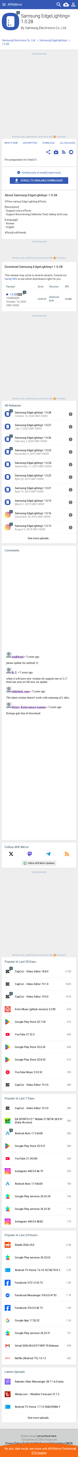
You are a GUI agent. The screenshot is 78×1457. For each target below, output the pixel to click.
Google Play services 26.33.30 (32, 1209)
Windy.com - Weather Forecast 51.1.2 (37, 1394)
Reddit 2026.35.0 (24, 1245)
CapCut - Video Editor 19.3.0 (31, 1084)
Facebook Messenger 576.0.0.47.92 (36, 1295)
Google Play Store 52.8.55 (30, 1059)
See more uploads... (39, 538)
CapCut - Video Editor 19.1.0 (31, 984)
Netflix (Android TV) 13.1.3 (30, 1358)
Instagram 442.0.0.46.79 (29, 1171)
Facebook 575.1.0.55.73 (29, 1282)
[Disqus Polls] (39, 601)
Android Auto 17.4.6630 (29, 1183)
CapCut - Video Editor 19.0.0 (31, 996)
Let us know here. (47, 1436)
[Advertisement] (39, 95)
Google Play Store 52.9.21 (30, 1146)
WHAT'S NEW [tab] (11, 143)
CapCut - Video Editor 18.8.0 (31, 971)
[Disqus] (39, 696)
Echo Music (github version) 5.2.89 (35, 1009)
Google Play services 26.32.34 (32, 1196)
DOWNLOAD (48, 143)
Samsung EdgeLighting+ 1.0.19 (33, 500)
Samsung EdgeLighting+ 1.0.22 (33, 475)
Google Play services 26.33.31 (32, 1333)
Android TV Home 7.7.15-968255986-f (37, 1406)
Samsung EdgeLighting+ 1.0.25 (33, 450)
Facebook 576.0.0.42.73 (29, 1308)
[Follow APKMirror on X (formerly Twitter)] (11, 855)
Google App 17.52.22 (27, 1320)
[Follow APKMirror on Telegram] (48, 855)
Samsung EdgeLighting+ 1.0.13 (33, 526)
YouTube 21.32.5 (24, 1034)
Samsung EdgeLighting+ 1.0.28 (33, 412)
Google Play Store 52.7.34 (30, 1021)
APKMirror (15, 4)
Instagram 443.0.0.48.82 (29, 1221)
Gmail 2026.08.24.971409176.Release (37, 1345)
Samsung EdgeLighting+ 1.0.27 (33, 425)
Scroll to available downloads (42, 180)
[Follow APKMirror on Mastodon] (30, 855)
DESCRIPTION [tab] (30, 143)
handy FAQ (11, 278)
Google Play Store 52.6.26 (30, 1047)
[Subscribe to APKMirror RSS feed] (67, 855)
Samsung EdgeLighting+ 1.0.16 (33, 513)
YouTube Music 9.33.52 (28, 1072)
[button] (48, 152)
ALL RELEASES (67, 143)
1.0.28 (13, 294)
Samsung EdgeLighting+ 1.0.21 (33, 488)
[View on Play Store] (56, 152)
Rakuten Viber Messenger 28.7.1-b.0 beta (39, 1381)
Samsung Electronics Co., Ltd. (46, 28)
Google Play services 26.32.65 (32, 1257)
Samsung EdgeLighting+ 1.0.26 (33, 437)
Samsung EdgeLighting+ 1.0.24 (33, 463)
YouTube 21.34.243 (26, 1158)
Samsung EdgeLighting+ (53, 40)
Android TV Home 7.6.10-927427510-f (37, 1270)
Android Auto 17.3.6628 (29, 1133)
